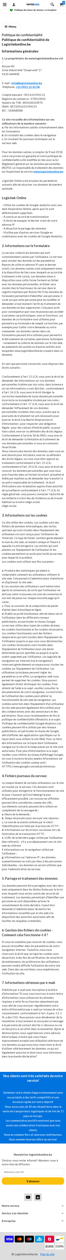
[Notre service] (33, 1206)
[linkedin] (38, 1197)
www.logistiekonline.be (48, 171)
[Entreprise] (33, 1221)
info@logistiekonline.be (26, 83)
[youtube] (28, 1197)
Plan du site (47, 1254)
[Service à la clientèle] (33, 1213)
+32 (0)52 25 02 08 (28, 86)
